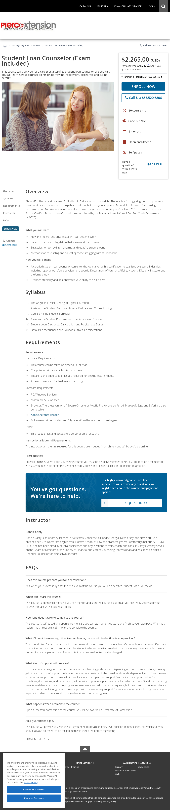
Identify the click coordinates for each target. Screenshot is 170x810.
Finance (37, 45)
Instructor (9, 213)
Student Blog (144, 766)
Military (119, 766)
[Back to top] (85, 762)
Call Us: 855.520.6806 (153, 45)
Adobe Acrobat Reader (45, 415)
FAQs (6, 220)
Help (117, 774)
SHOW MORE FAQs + (38, 739)
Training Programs (20, 45)
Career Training (71, 766)
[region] (34, 780)
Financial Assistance (125, 770)
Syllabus (8, 198)
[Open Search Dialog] (163, 6)
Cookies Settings (34, 798)
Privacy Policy (109, 801)
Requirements (11, 205)
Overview (8, 191)
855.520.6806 (9, 245)
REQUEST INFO (153, 164)
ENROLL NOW (143, 86)
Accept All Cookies (34, 789)
